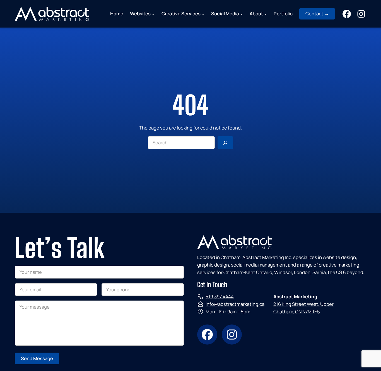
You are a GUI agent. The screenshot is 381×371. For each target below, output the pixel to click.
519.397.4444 (220, 296)
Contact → (317, 13)
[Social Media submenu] (241, 13)
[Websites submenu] (153, 13)
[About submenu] (265, 13)
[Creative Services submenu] (203, 13)
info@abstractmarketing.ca (235, 304)
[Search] (225, 142)
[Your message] (99, 344)
